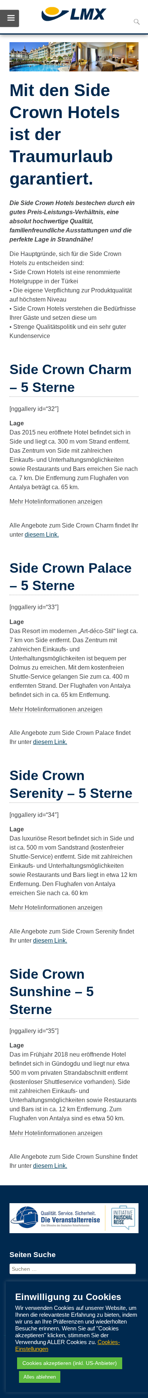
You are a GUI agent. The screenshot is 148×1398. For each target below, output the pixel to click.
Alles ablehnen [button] (40, 1377)
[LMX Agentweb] (74, 15)
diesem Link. (42, 534)
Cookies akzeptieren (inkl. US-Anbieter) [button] (69, 1363)
